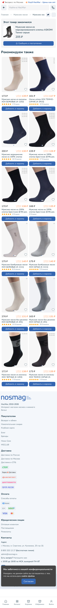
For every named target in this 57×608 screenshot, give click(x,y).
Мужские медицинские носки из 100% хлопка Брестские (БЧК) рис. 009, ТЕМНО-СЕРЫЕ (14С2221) (13, 155)
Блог (3, 432)
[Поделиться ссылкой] (48, 15)
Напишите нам (20, 558)
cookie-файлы (28, 576)
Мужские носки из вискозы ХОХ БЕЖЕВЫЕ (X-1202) (14, 100)
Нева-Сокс (6, 441)
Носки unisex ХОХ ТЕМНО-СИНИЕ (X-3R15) (41, 100)
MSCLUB (5, 444)
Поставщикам (7, 528)
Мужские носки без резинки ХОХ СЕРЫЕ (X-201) (42, 320)
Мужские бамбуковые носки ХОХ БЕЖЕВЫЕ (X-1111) (15, 265)
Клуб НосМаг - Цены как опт (41, 2)
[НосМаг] (28, 398)
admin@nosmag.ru (9, 554)
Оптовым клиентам (10, 524)
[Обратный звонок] (53, 7)
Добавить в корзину (15, 108)
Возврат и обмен (8, 420)
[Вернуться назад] (4, 7)
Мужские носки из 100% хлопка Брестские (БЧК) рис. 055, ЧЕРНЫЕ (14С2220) (42, 155)
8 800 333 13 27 (8, 550)
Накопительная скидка (11, 424)
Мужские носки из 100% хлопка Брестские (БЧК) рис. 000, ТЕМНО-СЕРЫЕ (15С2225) (42, 210)
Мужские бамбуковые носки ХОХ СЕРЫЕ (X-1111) (42, 265)
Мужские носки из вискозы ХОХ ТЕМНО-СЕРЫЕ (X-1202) (41, 375)
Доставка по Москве (10, 458)
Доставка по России (10, 455)
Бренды (4, 436)
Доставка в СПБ (8, 462)
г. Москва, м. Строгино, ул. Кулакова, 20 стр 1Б (22, 545)
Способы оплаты (8, 498)
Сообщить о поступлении (30, 43)
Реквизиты (6, 531)
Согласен (28, 581)
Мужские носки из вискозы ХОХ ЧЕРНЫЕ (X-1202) (14, 375)
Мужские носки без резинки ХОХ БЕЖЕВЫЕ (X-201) (15, 320)
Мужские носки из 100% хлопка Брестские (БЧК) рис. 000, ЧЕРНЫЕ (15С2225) (15, 210)
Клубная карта (8, 428)
